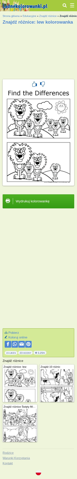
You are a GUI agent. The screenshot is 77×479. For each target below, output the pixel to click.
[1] (34, 84)
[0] (42, 84)
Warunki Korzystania (16, 458)
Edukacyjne (29, 15)
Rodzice (8, 452)
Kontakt (8, 463)
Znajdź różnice (48, 15)
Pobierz (13, 333)
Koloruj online (17, 337)
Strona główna (11, 15)
